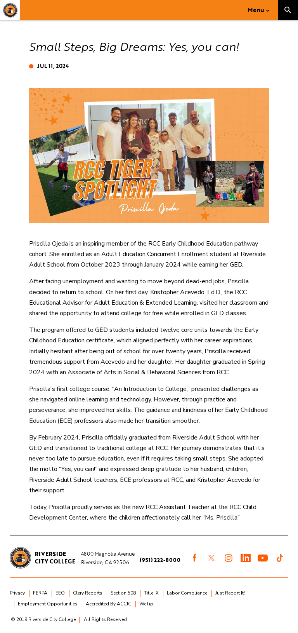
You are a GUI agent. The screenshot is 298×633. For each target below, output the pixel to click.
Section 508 (123, 593)
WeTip (146, 604)
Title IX (151, 593)
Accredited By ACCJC (108, 604)
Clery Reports (87, 593)
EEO (60, 593)
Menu (256, 9)
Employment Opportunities (48, 604)
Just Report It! (230, 593)
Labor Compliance (187, 593)
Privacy (17, 593)
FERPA (40, 593)
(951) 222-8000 (160, 560)
